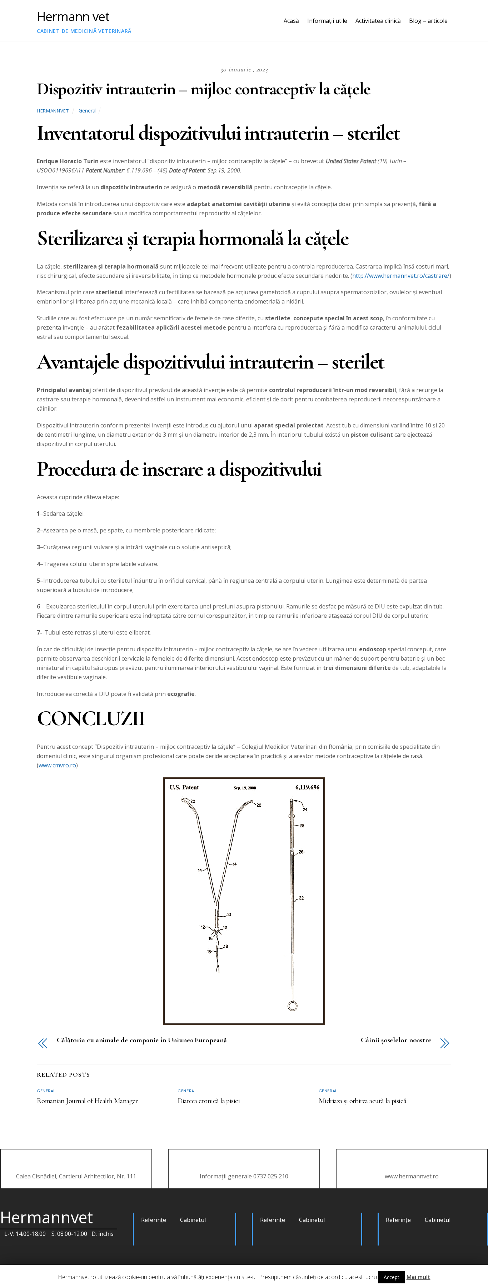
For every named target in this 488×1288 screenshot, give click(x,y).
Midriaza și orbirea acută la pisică (363, 1100)
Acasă (291, 21)
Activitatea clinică (378, 21)
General (87, 110)
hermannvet (53, 110)
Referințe (153, 1220)
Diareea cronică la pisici (209, 1100)
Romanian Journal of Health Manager (87, 1100)
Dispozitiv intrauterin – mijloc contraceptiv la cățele (203, 89)
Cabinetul (193, 1220)
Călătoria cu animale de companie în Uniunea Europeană (142, 1040)
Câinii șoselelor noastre (396, 1040)
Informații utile (327, 21)
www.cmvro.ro (57, 765)
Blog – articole (428, 21)
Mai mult (418, 1277)
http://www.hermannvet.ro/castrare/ (400, 276)
